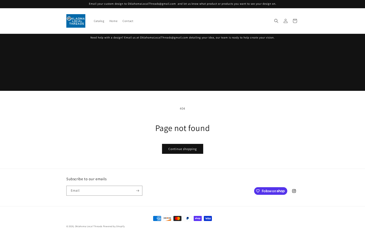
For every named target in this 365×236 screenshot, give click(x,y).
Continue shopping (182, 149)
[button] (276, 21)
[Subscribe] (137, 191)
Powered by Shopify (114, 226)
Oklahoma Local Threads (88, 226)
